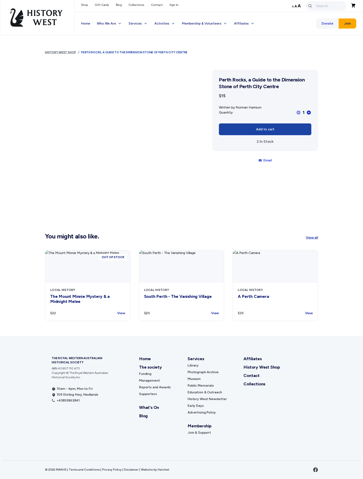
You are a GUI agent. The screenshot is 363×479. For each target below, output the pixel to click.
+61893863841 (68, 400)
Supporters (148, 394)
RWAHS (61, 469)
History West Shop (60, 52)
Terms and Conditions (84, 469)
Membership (200, 425)
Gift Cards (102, 5)
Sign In (174, 5)
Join (347, 23)
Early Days (196, 406)
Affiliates (252, 358)
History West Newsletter (207, 399)
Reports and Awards (155, 387)
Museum (194, 379)
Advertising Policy (202, 412)
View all (312, 238)
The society (150, 367)
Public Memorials (201, 385)
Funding (145, 374)
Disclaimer (131, 469)
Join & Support (199, 433)
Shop (84, 5)
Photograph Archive (203, 372)
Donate (327, 23)
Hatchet (163, 469)
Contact (157, 5)
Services (196, 358)
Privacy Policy (111, 469)
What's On (149, 407)
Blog (119, 5)
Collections (136, 5)
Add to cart (265, 129)
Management (149, 380)
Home (85, 23)
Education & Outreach (205, 392)
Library (193, 365)
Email (267, 160)
